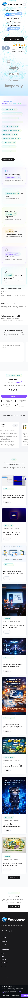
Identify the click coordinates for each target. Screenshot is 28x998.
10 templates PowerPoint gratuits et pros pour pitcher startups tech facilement (12, 727)
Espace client (4, 962)
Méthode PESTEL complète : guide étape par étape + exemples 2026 (13, 865)
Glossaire (3, 959)
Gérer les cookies (5, 980)
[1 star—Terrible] (14, 45)
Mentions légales (5, 977)
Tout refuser (6, 995)
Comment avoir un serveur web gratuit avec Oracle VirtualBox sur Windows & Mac (13, 498)
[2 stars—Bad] (16, 45)
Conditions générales (6, 971)
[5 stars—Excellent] (24, 45)
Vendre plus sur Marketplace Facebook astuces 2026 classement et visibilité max (12, 667)
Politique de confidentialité (7, 974)
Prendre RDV (4, 941)
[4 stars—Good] (22, 45)
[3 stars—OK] (19, 45)
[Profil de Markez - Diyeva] (7, 425)
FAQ (2, 953)
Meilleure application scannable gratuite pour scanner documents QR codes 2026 (13, 627)
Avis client (3, 944)
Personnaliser (15, 995)
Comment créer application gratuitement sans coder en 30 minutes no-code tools (13, 574)
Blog (2, 956)
